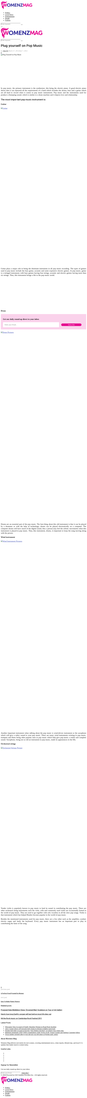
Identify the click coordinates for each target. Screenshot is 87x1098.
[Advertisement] (43, 70)
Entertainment (9, 16)
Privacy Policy (10, 1057)
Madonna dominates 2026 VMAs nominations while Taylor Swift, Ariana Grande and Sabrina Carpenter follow (42, 1032)
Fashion (7, 20)
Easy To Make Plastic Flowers (10, 1001)
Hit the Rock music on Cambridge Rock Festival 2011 (21, 1018)
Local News (9, 15)
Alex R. (5, 51)
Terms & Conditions (12, 1059)
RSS (6, 1061)
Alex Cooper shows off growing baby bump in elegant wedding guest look (30, 1029)
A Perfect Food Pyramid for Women (12, 993)
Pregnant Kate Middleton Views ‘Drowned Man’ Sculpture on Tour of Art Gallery (31, 1010)
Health (7, 18)
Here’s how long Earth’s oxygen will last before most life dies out (26, 1014)
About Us (8, 1053)
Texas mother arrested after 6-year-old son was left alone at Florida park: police (31, 1034)
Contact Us (9, 1055)
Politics (7, 13)
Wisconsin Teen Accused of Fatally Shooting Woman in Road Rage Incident (30, 1027)
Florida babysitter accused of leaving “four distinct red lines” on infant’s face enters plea (34, 1031)
